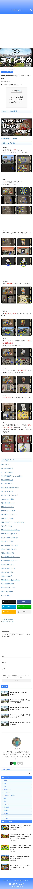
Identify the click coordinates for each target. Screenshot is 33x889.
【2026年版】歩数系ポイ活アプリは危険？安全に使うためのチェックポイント (21, 847)
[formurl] (18, 763)
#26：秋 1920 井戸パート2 (10, 561)
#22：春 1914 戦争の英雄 (9, 545)
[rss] (14, 763)
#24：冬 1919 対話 (7, 553)
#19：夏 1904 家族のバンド (10, 534)
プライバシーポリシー (25, 880)
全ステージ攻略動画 (16, 97)
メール (4, 662)
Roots (4, 621)
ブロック (6, 804)
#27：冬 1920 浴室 (7, 564)
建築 (5, 783)
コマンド (6, 780)
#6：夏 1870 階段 (7, 484)
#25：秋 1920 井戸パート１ (10, 557)
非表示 (19, 91)
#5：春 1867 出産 (7, 480)
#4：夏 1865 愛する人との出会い (12, 476)
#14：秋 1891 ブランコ (8, 514)
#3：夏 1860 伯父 (7, 472)
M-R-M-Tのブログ (16, 10)
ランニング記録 (8, 821)
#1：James (5, 464)
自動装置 (6, 810)
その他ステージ (15, 102)
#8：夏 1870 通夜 (7, 491)
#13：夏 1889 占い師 (8, 511)
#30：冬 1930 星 (7, 576)
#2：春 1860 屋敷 (7, 468)
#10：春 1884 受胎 (7, 499)
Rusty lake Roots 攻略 (8, 619)
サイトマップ (10, 880)
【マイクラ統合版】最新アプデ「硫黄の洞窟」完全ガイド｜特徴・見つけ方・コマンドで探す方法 (20, 836)
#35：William (5, 595)
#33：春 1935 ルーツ (8, 588)
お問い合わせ (17, 880)
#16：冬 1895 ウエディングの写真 (12, 522)
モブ (5, 786)
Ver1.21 (6, 816)
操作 (5, 801)
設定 (5, 798)
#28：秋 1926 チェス (8, 568)
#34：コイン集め (16, 99)
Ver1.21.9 (6, 819)
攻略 (13, 621)
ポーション (7, 792)
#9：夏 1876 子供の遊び (9, 495)
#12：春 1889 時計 (7, 507)
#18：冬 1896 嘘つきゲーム (10, 530)
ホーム (4, 880)
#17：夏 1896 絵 (6, 526)
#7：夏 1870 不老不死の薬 (10, 488)
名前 (3, 656)
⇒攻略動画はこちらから (9, 138)
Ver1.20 (6, 813)
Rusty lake (8, 621)
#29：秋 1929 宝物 (7, 572)
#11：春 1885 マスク (8, 503)
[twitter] (11, 763)
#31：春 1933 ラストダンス (10, 580)
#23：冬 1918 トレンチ (9, 549)
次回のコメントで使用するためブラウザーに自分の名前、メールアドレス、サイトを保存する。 (15, 676)
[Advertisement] (16, 31)
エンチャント (7, 789)
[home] (21, 763)
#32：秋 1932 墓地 (7, 584)
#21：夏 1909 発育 (7, 541)
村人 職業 (6, 807)
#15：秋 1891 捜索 (7, 518)
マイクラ (6, 777)
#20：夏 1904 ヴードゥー (9, 538)
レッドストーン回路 (9, 795)
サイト (3, 668)
